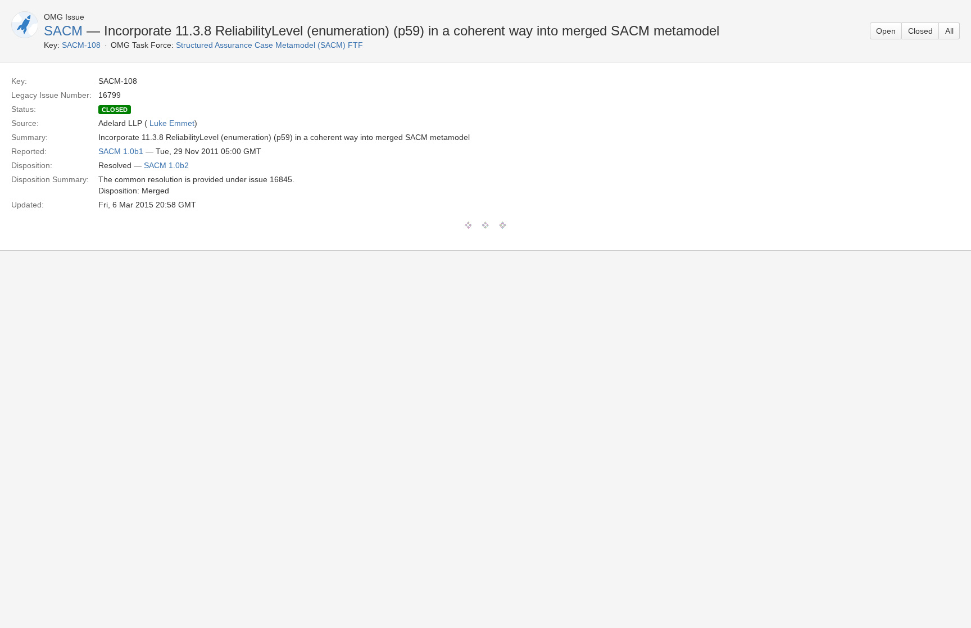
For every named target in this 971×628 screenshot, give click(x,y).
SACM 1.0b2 (166, 165)
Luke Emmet (171, 123)
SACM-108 (81, 44)
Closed (920, 30)
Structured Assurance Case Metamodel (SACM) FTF (269, 44)
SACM (63, 30)
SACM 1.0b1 (120, 151)
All (949, 30)
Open (886, 30)
